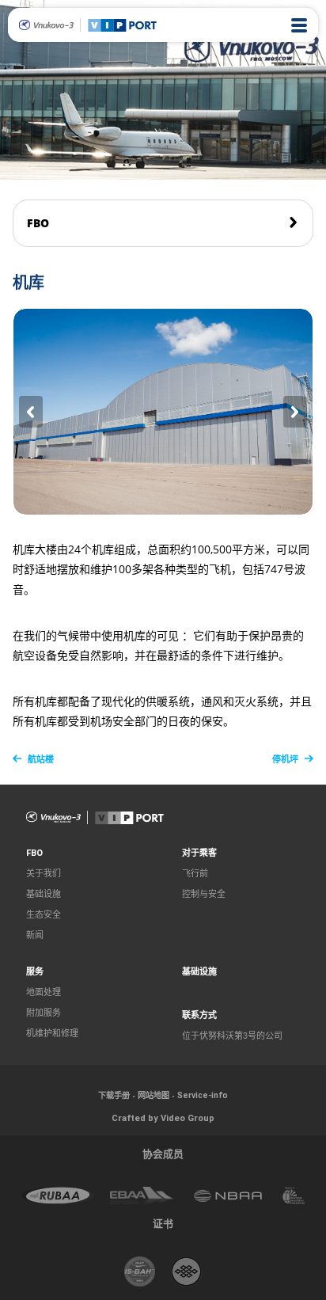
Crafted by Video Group (163, 1117)
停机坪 (285, 759)
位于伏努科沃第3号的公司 (232, 1036)
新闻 (35, 935)
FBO (38, 223)
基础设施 (43, 894)
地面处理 (43, 992)
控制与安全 (204, 894)
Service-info (202, 1095)
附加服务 (43, 1013)
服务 (35, 972)
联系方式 (199, 1015)
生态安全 (43, 915)
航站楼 (41, 759)
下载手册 (114, 1095)
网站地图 (153, 1095)
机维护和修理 (52, 1033)
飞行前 (195, 874)
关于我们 (43, 874)
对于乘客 (199, 853)
